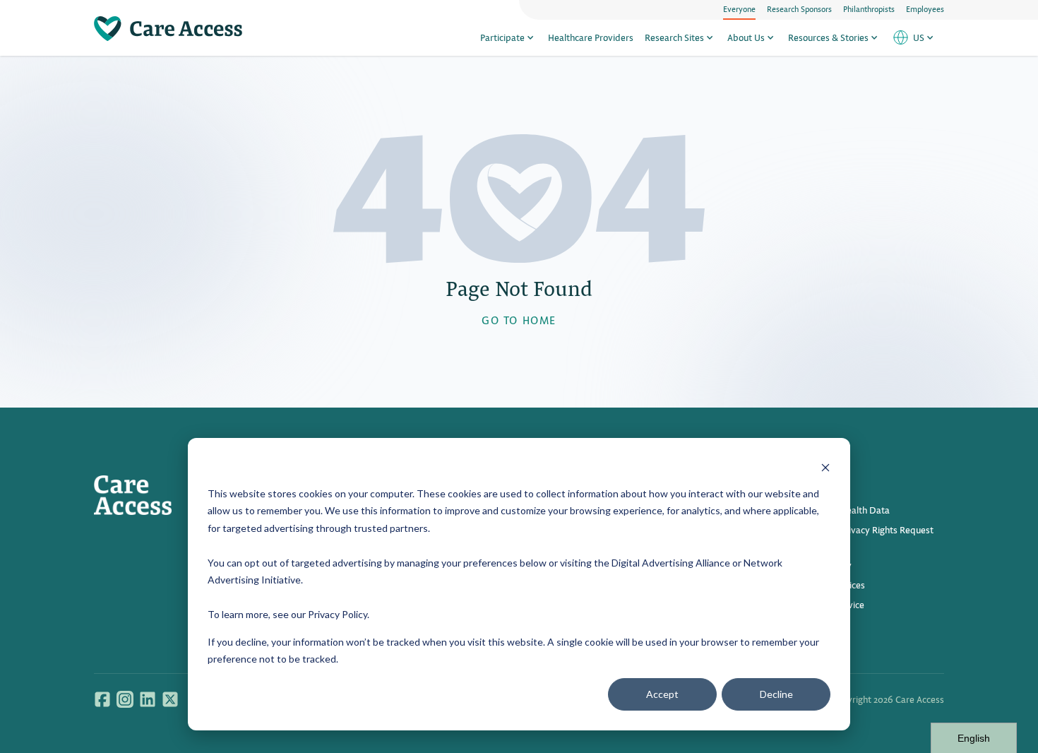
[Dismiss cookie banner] (825, 466)
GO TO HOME (519, 319)
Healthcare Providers (590, 37)
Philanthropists (869, 8)
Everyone (739, 8)
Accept (662, 694)
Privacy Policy (337, 614)
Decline (776, 694)
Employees (925, 8)
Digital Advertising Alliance (671, 563)
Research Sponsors (799, 8)
